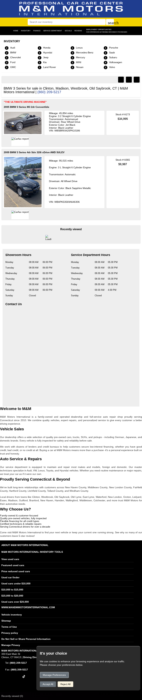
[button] (110, 22)
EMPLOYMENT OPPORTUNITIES (106, 31)
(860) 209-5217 (49, 92)
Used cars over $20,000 (15, 601)
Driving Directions (34, 657)
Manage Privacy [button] (10, 645)
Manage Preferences (54, 675)
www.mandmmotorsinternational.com (28, 607)
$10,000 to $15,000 (12, 589)
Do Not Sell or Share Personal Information (26, 639)
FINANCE (37, 31)
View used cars (10, 559)
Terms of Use (9, 626)
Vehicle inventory (11, 614)
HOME (15, 31)
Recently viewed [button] (12, 696)
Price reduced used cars (15, 571)
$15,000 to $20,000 (12, 595)
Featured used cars (12, 565)
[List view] (129, 80)
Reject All (65, 684)
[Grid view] (137, 80)
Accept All (48, 684)
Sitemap (6, 620)
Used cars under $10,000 (15, 583)
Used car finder (10, 577)
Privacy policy (9, 632)
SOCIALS (68, 31)
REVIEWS (78, 31)
